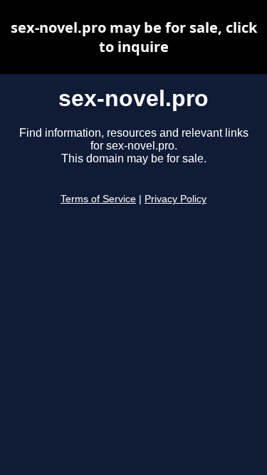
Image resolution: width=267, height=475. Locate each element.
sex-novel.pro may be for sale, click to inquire (134, 37)
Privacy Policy (175, 199)
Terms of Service (98, 199)
